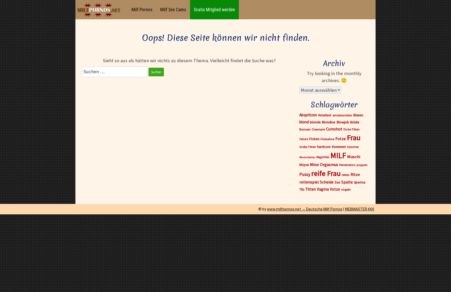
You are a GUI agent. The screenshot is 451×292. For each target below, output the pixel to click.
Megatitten (322, 157)
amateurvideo (342, 115)
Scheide (327, 182)
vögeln (346, 189)
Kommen (339, 146)
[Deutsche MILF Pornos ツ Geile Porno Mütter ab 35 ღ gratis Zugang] (100, 10)
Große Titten (307, 147)
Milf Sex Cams (173, 9)
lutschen (353, 147)
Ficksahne (327, 139)
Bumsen (305, 129)
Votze (335, 189)
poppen (362, 165)
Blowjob (342, 122)
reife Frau (326, 173)
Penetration (347, 165)
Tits (301, 189)
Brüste (354, 122)
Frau (353, 137)
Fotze (340, 138)
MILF (338, 155)
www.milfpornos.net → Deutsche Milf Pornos (304, 209)
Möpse (304, 165)
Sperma (359, 182)
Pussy (304, 174)
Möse (314, 164)
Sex (337, 182)
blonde (315, 122)
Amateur (324, 115)
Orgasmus (329, 164)
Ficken (314, 138)
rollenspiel (309, 182)
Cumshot (334, 128)
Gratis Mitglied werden (214, 9)
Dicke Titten (351, 129)
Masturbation (307, 157)
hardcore (324, 147)
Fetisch (303, 139)
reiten (345, 175)
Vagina (323, 189)
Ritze (355, 174)
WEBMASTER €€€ (359, 209)
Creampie (318, 129)
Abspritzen (308, 114)
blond (304, 121)
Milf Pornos (142, 9)
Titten (310, 189)
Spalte (347, 182)
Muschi (353, 156)
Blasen (358, 115)
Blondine (328, 122)
